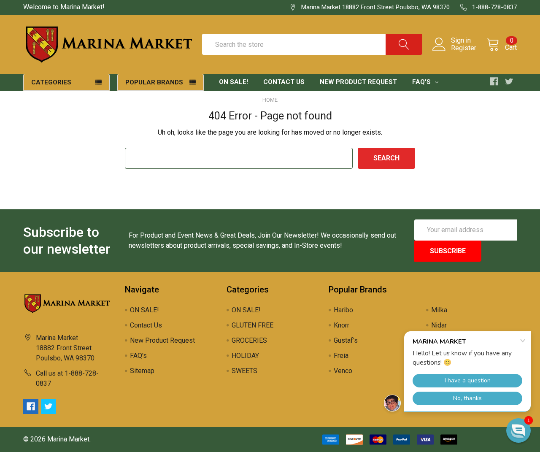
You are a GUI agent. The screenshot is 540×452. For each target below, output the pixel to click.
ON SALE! (233, 82)
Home (270, 100)
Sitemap (142, 371)
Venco (343, 371)
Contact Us (284, 82)
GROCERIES (249, 340)
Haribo (343, 310)
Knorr (341, 325)
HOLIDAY (245, 356)
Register (463, 48)
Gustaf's (346, 340)
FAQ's (422, 82)
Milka (439, 310)
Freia (341, 356)
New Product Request (358, 82)
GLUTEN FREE (252, 325)
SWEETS (244, 371)
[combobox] (312, 44)
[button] (518, 430)
